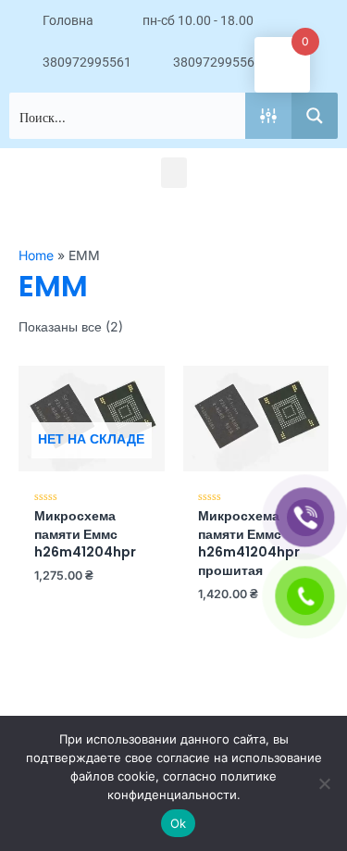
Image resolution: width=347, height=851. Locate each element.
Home (36, 255)
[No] (324, 783)
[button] (174, 172)
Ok (178, 823)
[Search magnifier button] (314, 116)
